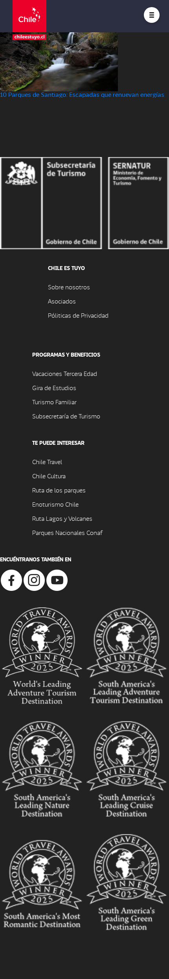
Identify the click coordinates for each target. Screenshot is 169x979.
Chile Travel (47, 461)
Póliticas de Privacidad (78, 315)
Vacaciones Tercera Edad (64, 373)
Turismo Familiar (54, 402)
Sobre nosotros (69, 287)
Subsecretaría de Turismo (66, 416)
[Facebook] (11, 579)
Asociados (62, 301)
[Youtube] (57, 579)
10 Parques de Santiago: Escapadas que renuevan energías (82, 94)
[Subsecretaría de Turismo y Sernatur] (84, 202)
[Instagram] (34, 579)
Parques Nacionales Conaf (67, 532)
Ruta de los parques (59, 490)
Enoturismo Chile (55, 504)
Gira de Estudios (54, 387)
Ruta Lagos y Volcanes (62, 518)
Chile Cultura (49, 476)
